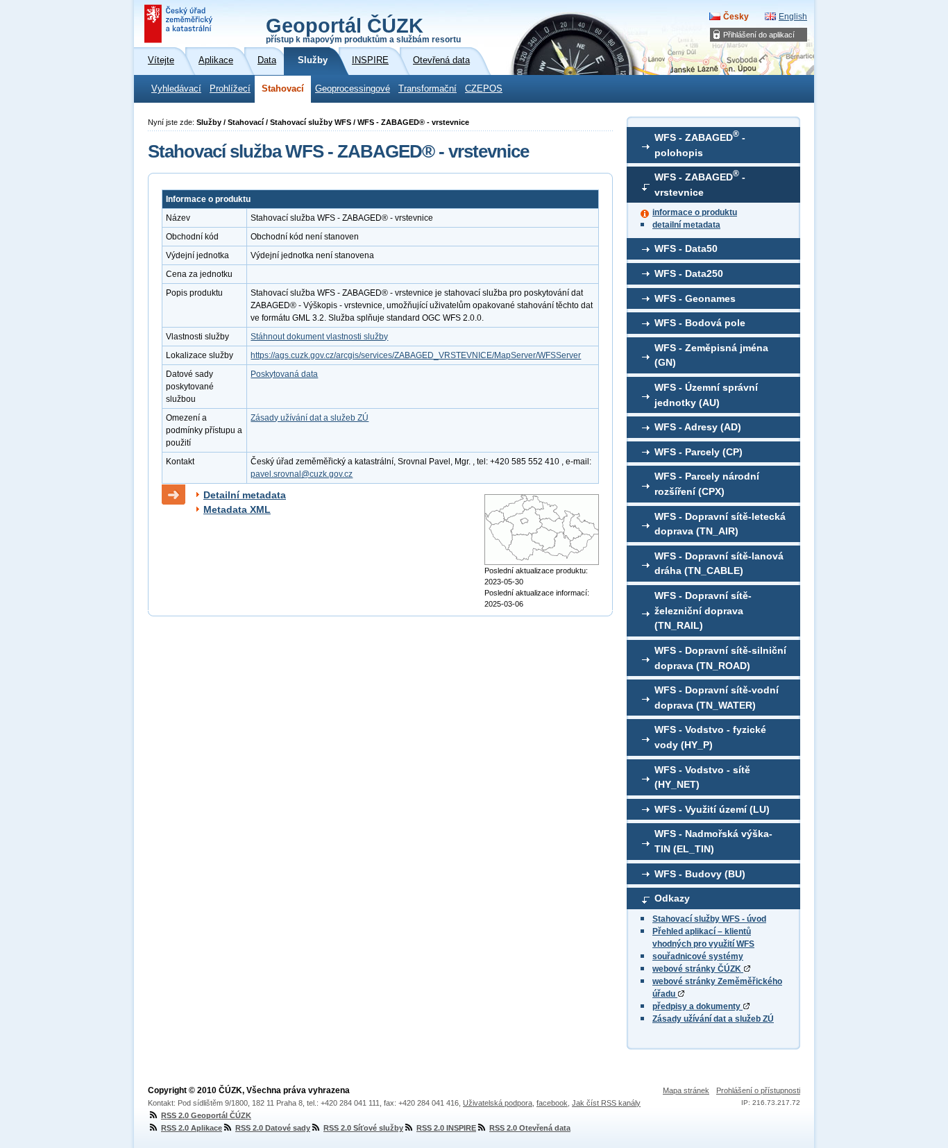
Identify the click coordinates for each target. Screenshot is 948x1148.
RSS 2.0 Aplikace (191, 1128)
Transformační (427, 89)
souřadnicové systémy (697, 956)
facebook (552, 1103)
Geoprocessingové (352, 89)
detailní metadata (686, 225)
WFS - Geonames (695, 298)
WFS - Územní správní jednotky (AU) (706, 395)
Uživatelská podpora (497, 1103)
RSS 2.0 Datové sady (272, 1128)
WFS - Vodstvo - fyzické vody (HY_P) (710, 737)
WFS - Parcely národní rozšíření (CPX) (706, 484)
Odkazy (672, 898)
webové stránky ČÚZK (697, 969)
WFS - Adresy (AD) (697, 426)
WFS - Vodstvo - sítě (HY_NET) (702, 777)
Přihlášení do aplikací (759, 35)
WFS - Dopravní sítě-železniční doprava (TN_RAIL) (703, 610)
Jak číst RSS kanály (606, 1103)
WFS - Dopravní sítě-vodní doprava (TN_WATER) (716, 697)
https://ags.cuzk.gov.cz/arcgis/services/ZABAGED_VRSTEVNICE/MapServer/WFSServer (416, 355)
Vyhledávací (176, 89)
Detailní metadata (244, 494)
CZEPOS (483, 89)
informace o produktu (694, 212)
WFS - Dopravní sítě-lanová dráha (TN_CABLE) (719, 563)
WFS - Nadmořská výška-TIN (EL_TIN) (713, 841)
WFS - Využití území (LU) (712, 809)
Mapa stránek (686, 1090)
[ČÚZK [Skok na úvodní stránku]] (179, 23)
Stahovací (283, 89)
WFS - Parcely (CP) (698, 451)
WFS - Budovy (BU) (699, 873)
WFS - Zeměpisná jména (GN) (711, 355)
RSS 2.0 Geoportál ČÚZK (206, 1115)
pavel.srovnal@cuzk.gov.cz (302, 474)
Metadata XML (237, 509)
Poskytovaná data (284, 374)
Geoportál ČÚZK (363, 29)
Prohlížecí (230, 89)
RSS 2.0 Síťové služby (363, 1128)
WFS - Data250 (688, 273)
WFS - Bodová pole (699, 322)
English (793, 17)
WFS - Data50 (686, 248)
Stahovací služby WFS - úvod (709, 919)
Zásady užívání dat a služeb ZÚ (713, 1019)
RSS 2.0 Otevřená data (529, 1128)
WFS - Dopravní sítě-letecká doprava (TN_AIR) (720, 524)
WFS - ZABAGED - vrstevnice (699, 183)
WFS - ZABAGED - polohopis (699, 143)
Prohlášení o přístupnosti (758, 1090)
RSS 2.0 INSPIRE (446, 1128)
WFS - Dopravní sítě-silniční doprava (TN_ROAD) (720, 658)
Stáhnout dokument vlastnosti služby (319, 336)
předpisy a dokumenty (697, 1006)
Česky (736, 17)
